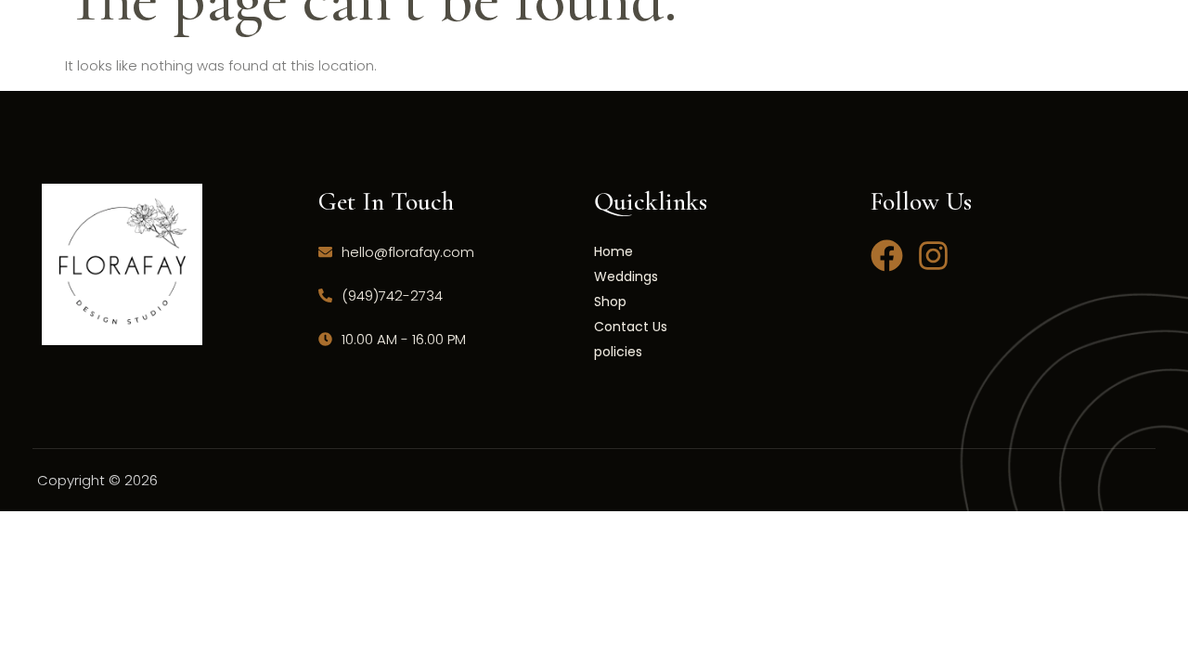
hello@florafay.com (408, 252)
